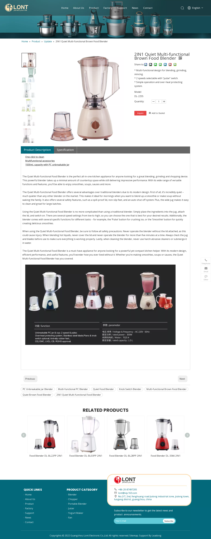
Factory (107, 7)
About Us (78, 7)
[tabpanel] (105, 19)
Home (64, 7)
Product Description (37, 150)
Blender (72, 494)
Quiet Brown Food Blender (37, 394)
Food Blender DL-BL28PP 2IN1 (125, 455)
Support (122, 7)
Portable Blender (77, 503)
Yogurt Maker (75, 513)
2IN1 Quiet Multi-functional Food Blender (78, 394)
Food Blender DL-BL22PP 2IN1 (45, 455)
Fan (70, 517)
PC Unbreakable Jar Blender (38, 389)
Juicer (71, 508)
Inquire (140, 113)
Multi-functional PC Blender (73, 389)
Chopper (73, 499)
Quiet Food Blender (103, 389)
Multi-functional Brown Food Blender (166, 389)
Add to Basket (158, 113)
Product (94, 7)
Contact (148, 7)
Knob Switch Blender (130, 389)
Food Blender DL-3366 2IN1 (165, 455)
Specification (65, 150)
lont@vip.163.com (127, 493)
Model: (138, 92)
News (135, 7)
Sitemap (133, 535)
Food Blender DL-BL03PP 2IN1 (85, 455)
